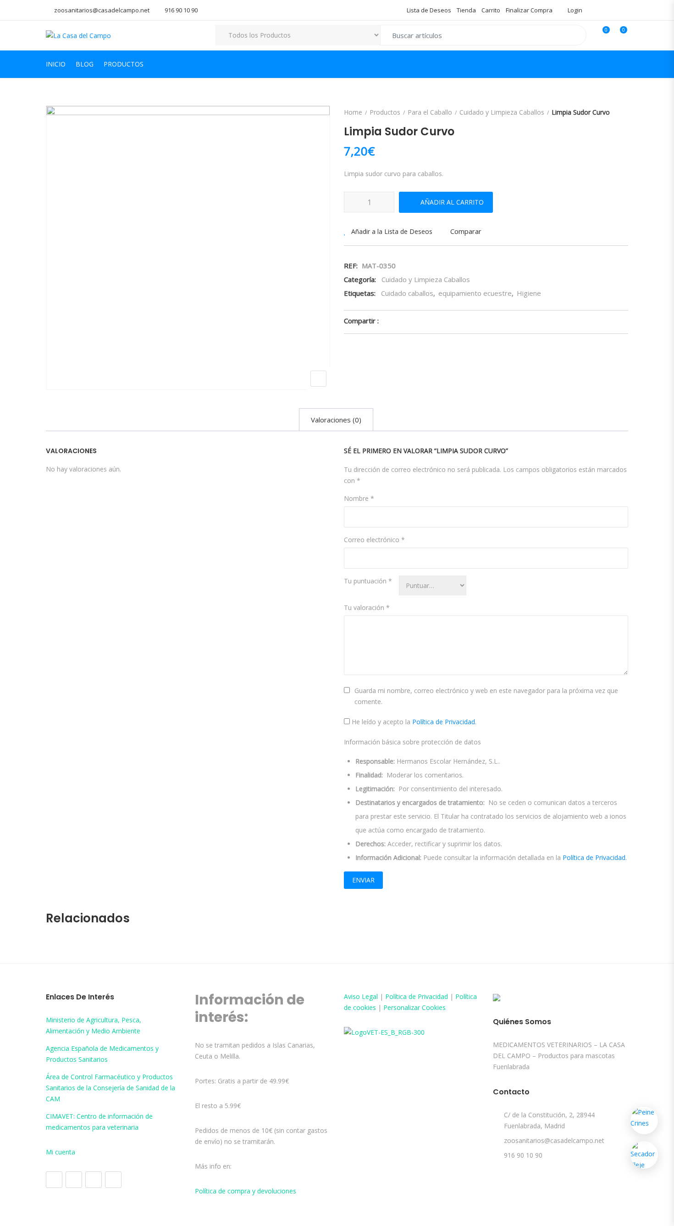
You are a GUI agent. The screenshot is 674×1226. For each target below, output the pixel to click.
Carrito (490, 10)
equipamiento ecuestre (475, 293)
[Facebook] (54, 1179)
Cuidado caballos (407, 293)
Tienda (466, 10)
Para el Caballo (430, 112)
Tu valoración (367, 607)
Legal (370, 996)
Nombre (359, 498)
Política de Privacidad (443, 721)
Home (353, 112)
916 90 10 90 (181, 10)
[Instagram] (74, 1179)
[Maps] (93, 1179)
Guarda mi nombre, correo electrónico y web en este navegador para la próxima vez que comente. (486, 696)
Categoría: (360, 279)
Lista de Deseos (429, 10)
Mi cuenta (60, 1152)
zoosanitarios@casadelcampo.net (101, 10)
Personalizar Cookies (414, 1007)
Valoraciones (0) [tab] (336, 419)
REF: (351, 265)
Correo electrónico (374, 539)
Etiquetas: (360, 293)
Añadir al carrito (452, 202)
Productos (124, 64)
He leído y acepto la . (413, 721)
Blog (85, 64)
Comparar (465, 231)
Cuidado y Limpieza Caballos (501, 112)
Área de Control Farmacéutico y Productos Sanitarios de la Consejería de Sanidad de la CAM (110, 1087)
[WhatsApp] (113, 1179)
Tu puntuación (368, 581)
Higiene (529, 293)
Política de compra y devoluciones (245, 1191)
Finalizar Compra (529, 10)
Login (574, 10)
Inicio (56, 64)
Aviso (353, 996)
